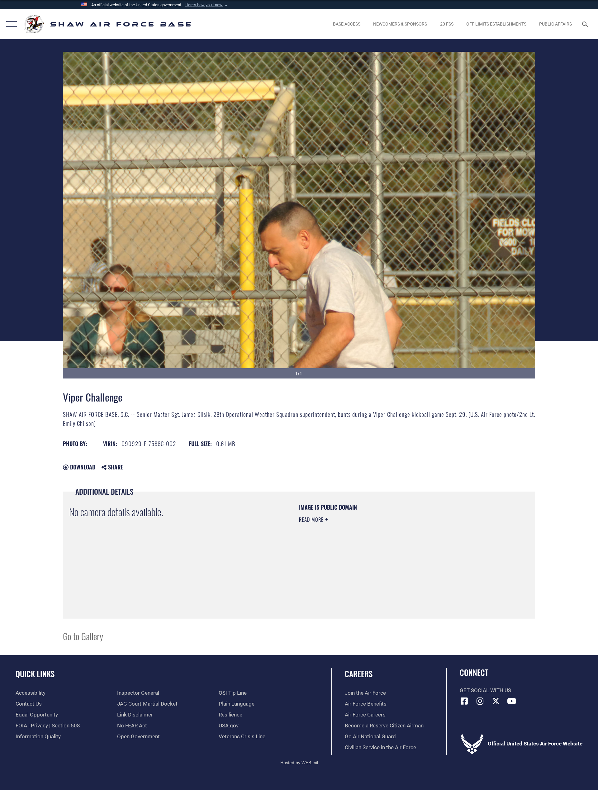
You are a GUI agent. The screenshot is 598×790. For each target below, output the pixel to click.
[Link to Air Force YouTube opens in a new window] (511, 701)
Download (82, 467)
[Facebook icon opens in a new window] (464, 701)
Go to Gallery (83, 636)
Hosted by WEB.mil (299, 762)
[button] (207, 5)
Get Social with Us (485, 690)
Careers (359, 673)
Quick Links (35, 673)
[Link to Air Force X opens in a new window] (496, 701)
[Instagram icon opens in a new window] (480, 701)
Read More (312, 519)
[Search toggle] (585, 24)
